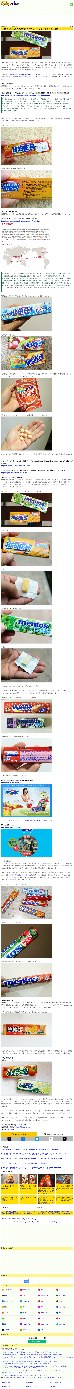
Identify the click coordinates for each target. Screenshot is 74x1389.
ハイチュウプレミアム (10, 376)
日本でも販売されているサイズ (21, 875)
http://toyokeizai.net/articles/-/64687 (14, 473)
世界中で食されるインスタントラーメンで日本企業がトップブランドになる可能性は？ (64, 1207)
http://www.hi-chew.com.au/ (11, 782)
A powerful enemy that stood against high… (45, 1252)
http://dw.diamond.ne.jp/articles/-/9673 (15, 466)
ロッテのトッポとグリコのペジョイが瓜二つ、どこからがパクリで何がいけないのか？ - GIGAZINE (33, 1154)
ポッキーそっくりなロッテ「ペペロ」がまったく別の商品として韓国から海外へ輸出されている (64, 1188)
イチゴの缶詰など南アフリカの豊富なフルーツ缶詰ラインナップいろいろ (9, 1207)
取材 (71, 26)
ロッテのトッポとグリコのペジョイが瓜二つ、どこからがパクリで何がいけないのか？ (28, 1187)
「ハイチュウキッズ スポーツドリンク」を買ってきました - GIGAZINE (24, 1163)
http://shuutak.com (23, 1127)
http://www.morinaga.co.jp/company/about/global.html (20, 221)
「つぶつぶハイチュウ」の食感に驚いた (28, 1209)
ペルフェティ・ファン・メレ (33, 863)
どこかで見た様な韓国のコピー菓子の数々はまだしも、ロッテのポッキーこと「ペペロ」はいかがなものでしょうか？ (46, 1191)
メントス (4, 863)
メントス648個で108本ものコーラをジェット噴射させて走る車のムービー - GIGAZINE (30, 1149)
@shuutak (10, 1129)
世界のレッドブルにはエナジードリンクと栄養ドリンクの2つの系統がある (9, 1187)
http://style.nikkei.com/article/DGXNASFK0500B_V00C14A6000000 (25, 95)
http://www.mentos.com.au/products (38, 820)
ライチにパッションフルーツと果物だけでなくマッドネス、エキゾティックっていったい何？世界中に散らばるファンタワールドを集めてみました (46, 1212)
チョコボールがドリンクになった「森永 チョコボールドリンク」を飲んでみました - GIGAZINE (32, 1158)
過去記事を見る (37, 1371)
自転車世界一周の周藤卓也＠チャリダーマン (24, 74)
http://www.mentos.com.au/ (11, 827)
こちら (26, 1379)
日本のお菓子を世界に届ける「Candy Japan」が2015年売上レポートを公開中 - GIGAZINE (31, 1168)
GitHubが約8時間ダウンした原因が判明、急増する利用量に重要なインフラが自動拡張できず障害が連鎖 (33, 1384)
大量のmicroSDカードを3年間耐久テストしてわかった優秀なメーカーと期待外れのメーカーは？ (30, 1382)
